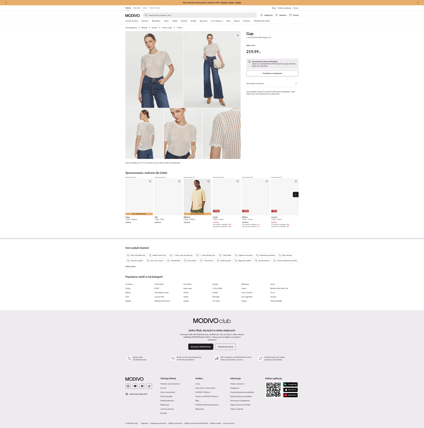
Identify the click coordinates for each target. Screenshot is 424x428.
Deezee (215, 284)
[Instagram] (128, 386)
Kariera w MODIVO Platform (206, 396)
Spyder (186, 301)
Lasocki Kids (159, 297)
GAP (127, 297)
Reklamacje (164, 405)
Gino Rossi (187, 284)
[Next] (296, 194)
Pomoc (296, 8)
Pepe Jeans (187, 288)
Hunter (215, 292)
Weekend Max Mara (162, 301)
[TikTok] (149, 386)
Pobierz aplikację (284, 8)
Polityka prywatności (175, 423)
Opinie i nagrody (236, 409)
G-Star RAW (217, 288)
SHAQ (185, 292)
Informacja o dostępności (240, 400)
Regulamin (144, 423)
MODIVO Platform (202, 392)
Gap (249, 33)
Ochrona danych (228, 423)
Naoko (244, 301)
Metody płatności (167, 400)
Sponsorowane (129, 177)
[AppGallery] (290, 395)
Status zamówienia (167, 392)
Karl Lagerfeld (246, 297)
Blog (274, 8)
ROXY (156, 288)
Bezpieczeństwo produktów (241, 396)
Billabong (245, 284)
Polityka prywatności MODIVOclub (196, 423)
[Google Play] (290, 384)
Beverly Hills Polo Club (279, 288)
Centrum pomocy (167, 409)
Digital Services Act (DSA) (240, 405)
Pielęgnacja (234, 388)
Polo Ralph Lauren (161, 292)
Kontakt (163, 413)
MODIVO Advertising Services (207, 405)
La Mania (128, 284)
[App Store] (290, 390)
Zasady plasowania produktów (242, 392)
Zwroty (163, 388)
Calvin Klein (159, 284)
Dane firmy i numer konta (205, 388)
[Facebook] (142, 386)
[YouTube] (135, 386)
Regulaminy (199, 409)
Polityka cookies (215, 423)
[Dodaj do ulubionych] (238, 35)
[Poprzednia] (6, 2)
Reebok (128, 301)
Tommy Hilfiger (276, 301)
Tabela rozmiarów (237, 384)
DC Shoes (216, 301)
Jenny (272, 284)
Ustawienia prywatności (158, 423)
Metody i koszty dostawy (170, 384)
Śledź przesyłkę (166, 396)
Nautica (273, 297)
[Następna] (417, 2)
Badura (128, 292)
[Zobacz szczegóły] (296, 83)
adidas (185, 297)
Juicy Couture (246, 292)
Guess (243, 288)
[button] (154, 69)
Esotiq (127, 288)
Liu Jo (272, 292)
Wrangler (216, 297)
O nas (197, 384)
